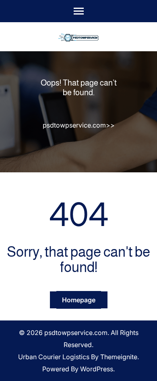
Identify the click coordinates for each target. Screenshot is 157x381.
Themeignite (118, 357)
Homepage (78, 300)
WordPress (96, 369)
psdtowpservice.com (74, 125)
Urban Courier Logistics (53, 357)
